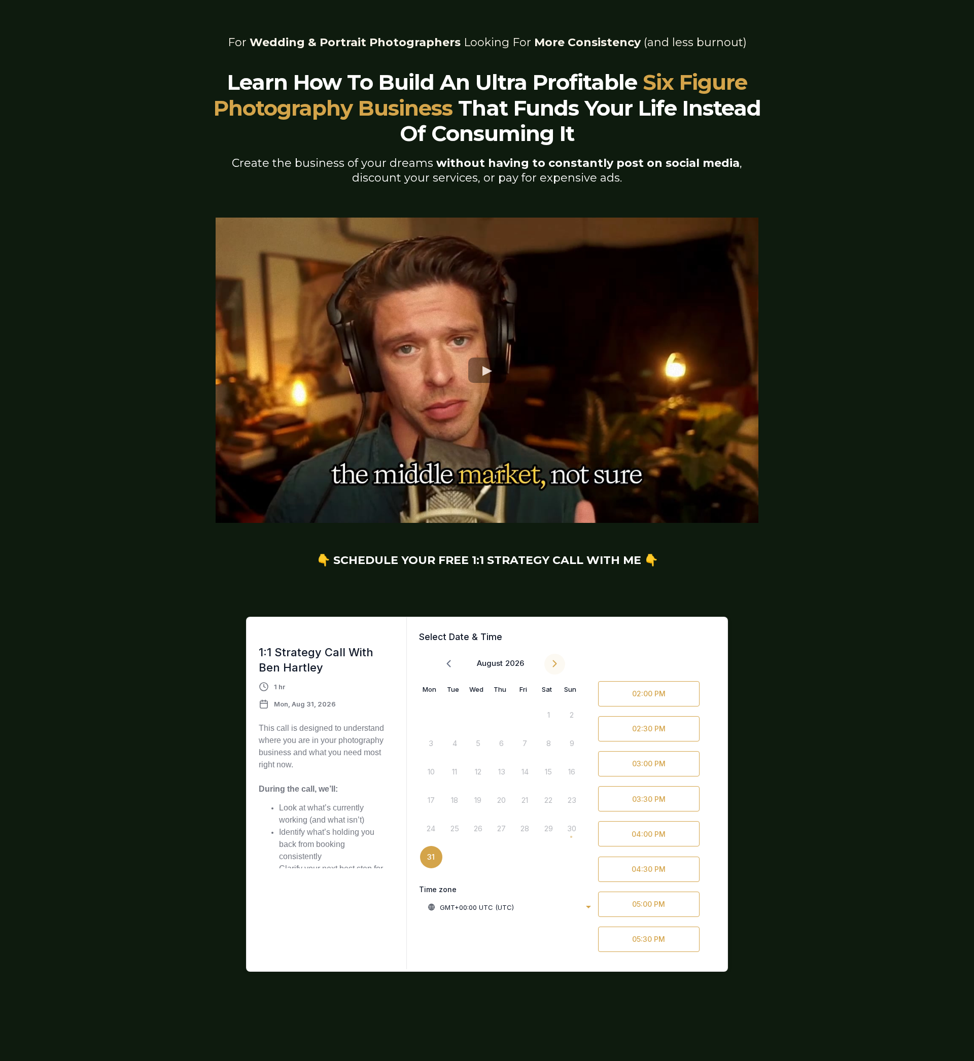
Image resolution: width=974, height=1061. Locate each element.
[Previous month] (448, 664)
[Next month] (554, 664)
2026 (514, 663)
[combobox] (509, 907)
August (490, 663)
